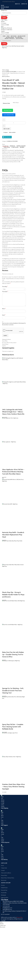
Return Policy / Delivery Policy (7, 877)
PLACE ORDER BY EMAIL (9, 114)
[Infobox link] (14, 802)
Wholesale (3, 895)
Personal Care (4, 890)
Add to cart (7, 128)
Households (3, 892)
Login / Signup (4, 20)
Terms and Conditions (6, 873)
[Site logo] (14, 10)
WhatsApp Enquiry (8, 110)
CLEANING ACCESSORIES (10, 71)
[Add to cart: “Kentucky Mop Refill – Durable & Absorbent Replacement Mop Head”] (4, 529)
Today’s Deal (4, 868)
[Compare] (11, 407)
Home (3, 71)
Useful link (4, 863)
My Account (3, 880)
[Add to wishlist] (15, 407)
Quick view (8, 407)
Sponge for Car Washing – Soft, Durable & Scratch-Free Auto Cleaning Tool (13, 690)
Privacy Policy (4, 875)
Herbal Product (4, 887)
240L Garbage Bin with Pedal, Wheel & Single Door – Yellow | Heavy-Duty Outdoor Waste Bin (13, 412)
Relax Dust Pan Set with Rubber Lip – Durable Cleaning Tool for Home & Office (13, 654)
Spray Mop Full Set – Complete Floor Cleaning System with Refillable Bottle (12, 726)
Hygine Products (4, 897)
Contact (3, 870)
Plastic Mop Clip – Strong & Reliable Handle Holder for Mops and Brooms (13, 594)
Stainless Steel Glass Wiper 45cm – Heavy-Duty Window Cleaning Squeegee (13, 786)
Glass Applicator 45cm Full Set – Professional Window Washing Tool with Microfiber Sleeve (13, 472)
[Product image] (14, 393)
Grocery (3, 885)
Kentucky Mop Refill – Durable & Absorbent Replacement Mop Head (13, 534)
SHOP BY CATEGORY (5, 882)
